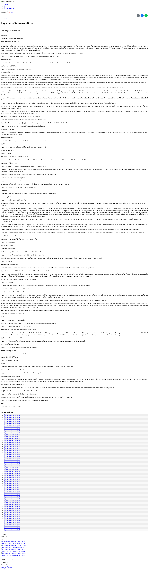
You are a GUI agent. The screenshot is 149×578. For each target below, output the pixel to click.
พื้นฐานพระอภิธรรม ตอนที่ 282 (12, 495)
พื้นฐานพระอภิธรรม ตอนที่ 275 (12, 481)
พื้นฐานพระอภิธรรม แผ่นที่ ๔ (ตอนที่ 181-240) (13, 551)
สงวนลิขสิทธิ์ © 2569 (6, 567)
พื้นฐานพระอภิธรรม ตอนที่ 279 (12, 489)
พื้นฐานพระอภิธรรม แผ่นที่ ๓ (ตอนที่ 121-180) (13, 555)
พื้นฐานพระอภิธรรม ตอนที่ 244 (12, 421)
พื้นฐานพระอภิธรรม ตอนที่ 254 (12, 440)
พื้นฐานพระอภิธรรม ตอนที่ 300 (12, 530)
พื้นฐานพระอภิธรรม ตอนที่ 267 (12, 465)
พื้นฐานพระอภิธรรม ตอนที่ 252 (12, 436)
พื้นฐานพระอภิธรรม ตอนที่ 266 (12, 464)
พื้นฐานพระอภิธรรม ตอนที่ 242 (12, 417)
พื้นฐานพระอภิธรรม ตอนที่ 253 (12, 438)
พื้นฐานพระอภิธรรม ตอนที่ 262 (12, 456)
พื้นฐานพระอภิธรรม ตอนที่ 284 (12, 498)
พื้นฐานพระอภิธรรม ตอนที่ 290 (12, 510)
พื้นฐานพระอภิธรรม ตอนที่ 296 (12, 522)
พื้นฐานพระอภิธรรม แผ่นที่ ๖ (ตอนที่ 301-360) (13, 547)
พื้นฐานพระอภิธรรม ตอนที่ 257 (12, 446)
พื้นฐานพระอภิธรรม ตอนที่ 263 (12, 458)
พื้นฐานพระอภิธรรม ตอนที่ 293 (12, 516)
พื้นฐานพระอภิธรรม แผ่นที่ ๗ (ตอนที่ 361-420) (13, 543)
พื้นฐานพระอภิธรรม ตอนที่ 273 (12, 477)
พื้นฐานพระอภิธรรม (9, 8)
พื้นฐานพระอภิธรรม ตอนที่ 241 (12, 415)
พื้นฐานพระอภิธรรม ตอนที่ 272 (12, 475)
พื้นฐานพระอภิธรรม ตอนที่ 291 (12, 512)
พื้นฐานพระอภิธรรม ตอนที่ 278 (12, 487)
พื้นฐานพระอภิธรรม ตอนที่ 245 (12, 423)
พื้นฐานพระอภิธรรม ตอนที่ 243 (12, 419)
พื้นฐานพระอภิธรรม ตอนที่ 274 (12, 479)
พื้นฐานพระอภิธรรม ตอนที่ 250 (12, 432)
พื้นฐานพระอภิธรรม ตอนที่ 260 (12, 452)
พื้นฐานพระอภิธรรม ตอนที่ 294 (12, 518)
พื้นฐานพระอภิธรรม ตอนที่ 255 (12, 442)
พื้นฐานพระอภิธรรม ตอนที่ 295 (12, 520)
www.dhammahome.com (7, 569)
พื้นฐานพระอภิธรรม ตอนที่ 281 (12, 493)
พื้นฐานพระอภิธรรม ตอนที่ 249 (12, 431)
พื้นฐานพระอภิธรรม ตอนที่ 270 (12, 471)
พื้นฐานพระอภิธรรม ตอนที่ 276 (12, 483)
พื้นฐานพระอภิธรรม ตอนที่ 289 (12, 508)
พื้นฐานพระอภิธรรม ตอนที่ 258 (12, 448)
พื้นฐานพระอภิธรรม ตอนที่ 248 (12, 429)
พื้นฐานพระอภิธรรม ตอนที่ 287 (12, 504)
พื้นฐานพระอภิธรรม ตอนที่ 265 (12, 462)
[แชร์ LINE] (146, 15)
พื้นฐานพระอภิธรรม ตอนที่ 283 (12, 497)
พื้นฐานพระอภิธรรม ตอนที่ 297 (12, 524)
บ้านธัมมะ (6, 4)
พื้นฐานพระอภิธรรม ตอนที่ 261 (12, 454)
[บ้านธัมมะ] (7, 1)
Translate (12, 12)
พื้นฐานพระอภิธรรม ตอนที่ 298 (12, 526)
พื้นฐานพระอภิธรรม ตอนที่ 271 (12, 473)
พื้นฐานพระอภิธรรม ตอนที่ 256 (12, 444)
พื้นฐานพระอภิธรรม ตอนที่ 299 (12, 528)
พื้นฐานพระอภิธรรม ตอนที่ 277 (12, 485)
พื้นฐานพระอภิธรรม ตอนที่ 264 (12, 460)
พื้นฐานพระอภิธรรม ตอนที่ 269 (12, 469)
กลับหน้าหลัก (4, 18)
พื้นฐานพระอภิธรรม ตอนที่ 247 (12, 427)
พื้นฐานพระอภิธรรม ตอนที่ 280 (12, 491)
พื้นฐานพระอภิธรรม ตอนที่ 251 (12, 434)
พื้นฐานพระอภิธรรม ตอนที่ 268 (12, 467)
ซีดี (4, 6)
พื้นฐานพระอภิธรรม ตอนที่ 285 (12, 500)
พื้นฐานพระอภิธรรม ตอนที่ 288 (12, 506)
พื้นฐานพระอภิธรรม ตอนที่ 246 (12, 425)
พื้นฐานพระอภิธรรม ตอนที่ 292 (12, 514)
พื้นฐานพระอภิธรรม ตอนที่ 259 (12, 450)
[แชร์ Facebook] (142, 15)
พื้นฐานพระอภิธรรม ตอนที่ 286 (12, 502)
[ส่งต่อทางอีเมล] (138, 15)
